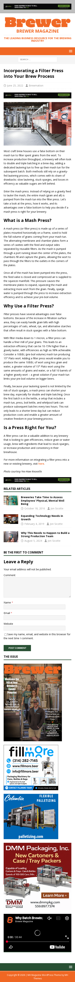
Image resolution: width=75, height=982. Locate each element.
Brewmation (36, 85)
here (41, 463)
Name (8, 602)
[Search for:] (37, 59)
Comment (9, 575)
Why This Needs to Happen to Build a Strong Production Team (45, 534)
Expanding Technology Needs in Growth (42, 517)
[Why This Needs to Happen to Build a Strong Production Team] (11, 536)
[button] (70, 51)
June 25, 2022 (15, 85)
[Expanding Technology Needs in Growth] (11, 519)
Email (7, 613)
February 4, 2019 (34, 524)
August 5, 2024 (33, 540)
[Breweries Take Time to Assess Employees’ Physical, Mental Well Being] (11, 500)
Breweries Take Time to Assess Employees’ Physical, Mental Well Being (42, 500)
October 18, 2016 (34, 508)
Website (8, 623)
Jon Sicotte (57, 508)
